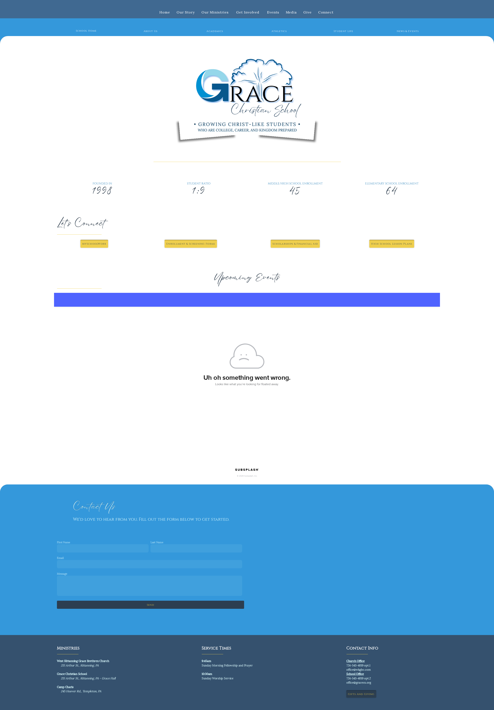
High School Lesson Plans (391, 243)
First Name (63, 542)
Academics (214, 31)
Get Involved (248, 12)
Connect (326, 12)
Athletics (279, 31)
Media (291, 12)
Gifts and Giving (361, 694)
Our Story (186, 12)
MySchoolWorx (94, 243)
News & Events (408, 31)
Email (60, 558)
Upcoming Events (247, 277)
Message (62, 573)
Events (273, 12)
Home (164, 12)
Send (150, 604)
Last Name (157, 542)
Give (307, 12)
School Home (86, 30)
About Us (150, 31)
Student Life (343, 31)
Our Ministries (215, 12)
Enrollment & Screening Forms (190, 243)
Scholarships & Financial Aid (295, 243)
